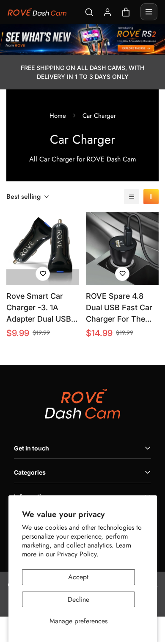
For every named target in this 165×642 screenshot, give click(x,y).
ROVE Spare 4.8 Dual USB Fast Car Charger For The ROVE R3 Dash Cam (122, 308)
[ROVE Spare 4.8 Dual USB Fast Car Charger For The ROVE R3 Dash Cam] (122, 248)
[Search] (89, 12)
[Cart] (125, 12)
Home (58, 115)
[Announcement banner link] (82, 39)
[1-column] (131, 196)
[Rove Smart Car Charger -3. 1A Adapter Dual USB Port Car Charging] (42, 248)
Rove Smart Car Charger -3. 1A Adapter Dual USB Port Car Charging (38, 308)
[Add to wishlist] (43, 274)
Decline (78, 599)
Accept (78, 577)
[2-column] (151, 196)
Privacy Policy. (78, 554)
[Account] (107, 12)
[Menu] (148, 11)
